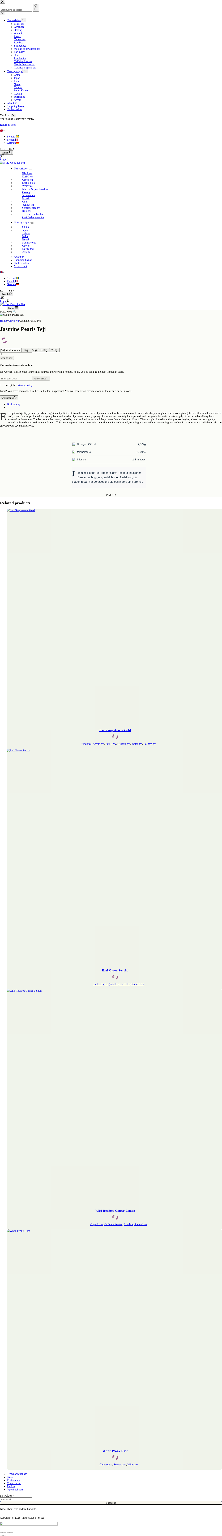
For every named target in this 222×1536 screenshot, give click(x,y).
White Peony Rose (115, 1451)
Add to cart (6, 358)
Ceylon (26, 245)
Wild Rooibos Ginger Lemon (115, 1210)
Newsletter (7, 1495)
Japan (25, 230)
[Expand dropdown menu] (30, 169)
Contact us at (14, 1483)
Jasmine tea (28, 195)
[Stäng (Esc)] (11, 1532)
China (25, 226)
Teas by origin (21, 222)
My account (20, 266)
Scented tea (28, 182)
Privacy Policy (25, 385)
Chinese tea (106, 1464)
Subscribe (111, 1503)
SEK (11, 149)
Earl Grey (27, 176)
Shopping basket (23, 259)
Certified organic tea (33, 217)
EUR (2, 149)
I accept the (18, 385)
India (25, 236)
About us (19, 256)
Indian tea (136, 743)
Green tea (27, 179)
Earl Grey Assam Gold (115, 730)
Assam (26, 251)
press (9, 1477)
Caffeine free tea (31, 207)
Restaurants (13, 1480)
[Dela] (8, 1532)
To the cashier (21, 263)
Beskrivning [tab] (13, 404)
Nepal (25, 239)
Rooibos (26, 210)
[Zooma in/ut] (1, 1532)
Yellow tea (28, 204)
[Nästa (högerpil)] (4, 1535)
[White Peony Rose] (114, 1337)
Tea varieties (21, 168)
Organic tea (123, 743)
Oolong (26, 192)
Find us (11, 1486)
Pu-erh (25, 198)
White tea (27, 185)
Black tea (27, 173)
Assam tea (98, 743)
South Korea (29, 242)
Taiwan (26, 233)
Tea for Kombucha (32, 214)
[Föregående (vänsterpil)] (1, 1535)
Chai (24, 201)
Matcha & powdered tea (35, 189)
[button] (111, 130)
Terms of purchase (17, 1473)
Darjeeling (28, 248)
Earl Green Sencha (115, 970)
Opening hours (15, 1489)
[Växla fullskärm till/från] (4, 1532)
